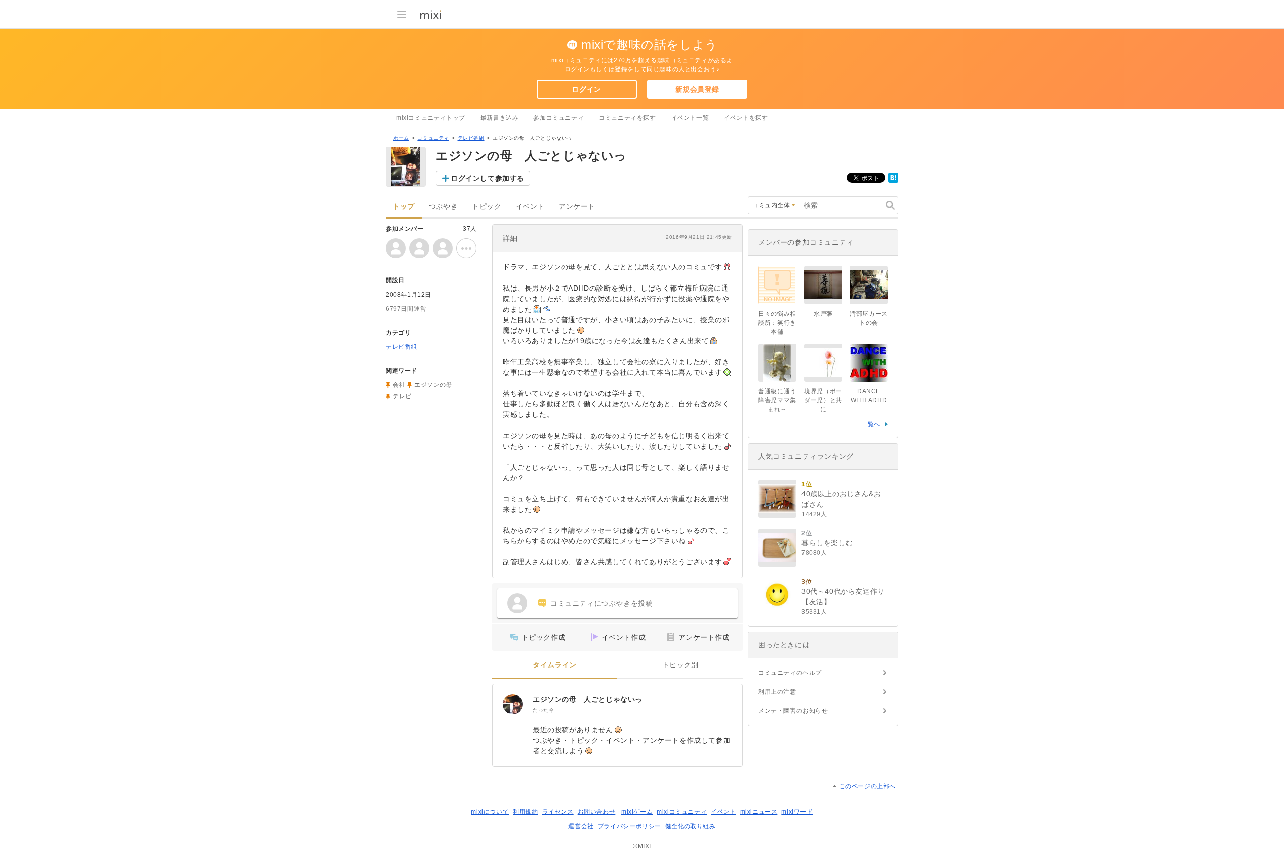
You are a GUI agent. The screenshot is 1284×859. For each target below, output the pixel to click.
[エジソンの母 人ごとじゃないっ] (513, 704)
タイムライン (555, 665)
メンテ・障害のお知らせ (793, 710)
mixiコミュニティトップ (430, 117)
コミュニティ (433, 138)
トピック (486, 206)
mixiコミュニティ (682, 811)
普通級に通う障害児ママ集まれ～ (777, 400)
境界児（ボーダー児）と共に (823, 400)
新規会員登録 (697, 89)
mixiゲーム (637, 811)
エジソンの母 (433, 384)
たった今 (543, 710)
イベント (530, 206)
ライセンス (558, 811)
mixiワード (797, 811)
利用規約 (525, 811)
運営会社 (580, 826)
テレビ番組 (471, 138)
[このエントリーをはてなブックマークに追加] (893, 180)
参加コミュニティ (558, 117)
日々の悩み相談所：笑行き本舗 (777, 322)
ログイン (586, 89)
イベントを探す (746, 117)
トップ (404, 206)
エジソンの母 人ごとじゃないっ (588, 699)
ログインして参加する (487, 178)
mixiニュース (759, 811)
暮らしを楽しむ (827, 543)
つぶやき (443, 206)
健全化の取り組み (690, 826)
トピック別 (680, 665)
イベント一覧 (690, 117)
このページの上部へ (867, 786)
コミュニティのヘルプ (790, 672)
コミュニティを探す (627, 117)
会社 (399, 384)
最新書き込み (499, 117)
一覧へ (870, 424)
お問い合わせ (597, 811)
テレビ (402, 396)
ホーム (401, 138)
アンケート (577, 206)
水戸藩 (823, 313)
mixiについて (490, 811)
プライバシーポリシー (629, 826)
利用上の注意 (777, 691)
